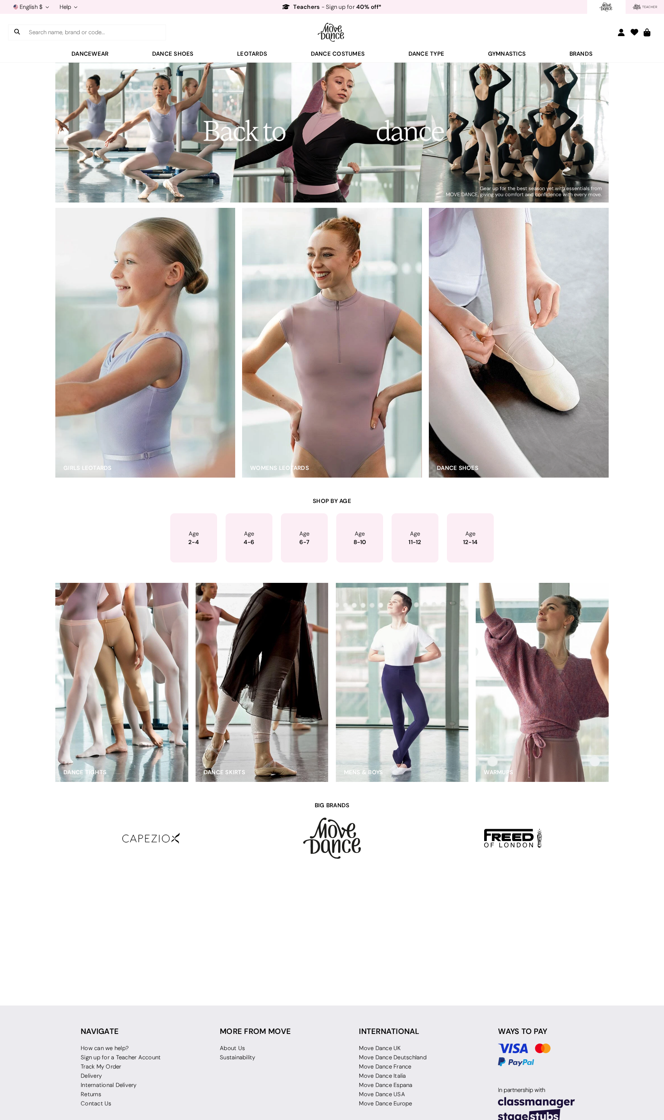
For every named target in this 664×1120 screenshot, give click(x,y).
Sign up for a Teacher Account (121, 1057)
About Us (232, 1048)
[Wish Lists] (634, 32)
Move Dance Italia (382, 1075)
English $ (31, 6)
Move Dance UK (380, 1048)
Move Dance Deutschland (393, 1057)
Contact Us (96, 1103)
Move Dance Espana (385, 1085)
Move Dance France (385, 1066)
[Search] (17, 32)
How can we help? (105, 1048)
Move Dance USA (382, 1094)
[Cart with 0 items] (647, 32)
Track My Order (101, 1066)
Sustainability (238, 1057)
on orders (336, 6)
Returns (91, 1094)
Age (193, 538)
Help (66, 6)
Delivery (91, 1075)
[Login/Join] (621, 32)
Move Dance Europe (385, 1103)
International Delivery (109, 1085)
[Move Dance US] (332, 32)
